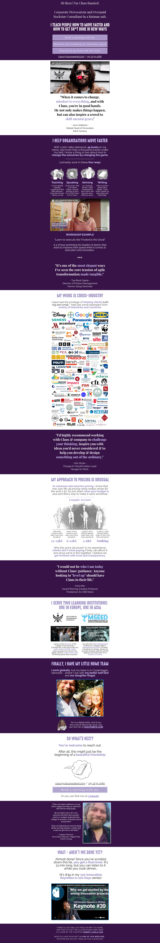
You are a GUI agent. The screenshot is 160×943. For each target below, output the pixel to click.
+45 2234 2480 (96, 783)
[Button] (94, 363)
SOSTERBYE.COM (93, 727)
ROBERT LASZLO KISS (93, 932)
